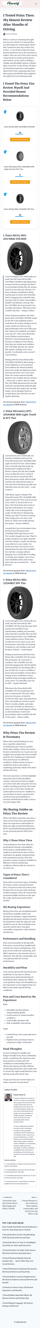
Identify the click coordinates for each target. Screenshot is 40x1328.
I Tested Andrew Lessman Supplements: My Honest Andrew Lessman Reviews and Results (19, 1280)
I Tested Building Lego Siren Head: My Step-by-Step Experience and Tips (19, 1171)
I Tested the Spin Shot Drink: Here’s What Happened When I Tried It (10, 1203)
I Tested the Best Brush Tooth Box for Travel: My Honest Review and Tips (20, 1177)
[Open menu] (36, 3)
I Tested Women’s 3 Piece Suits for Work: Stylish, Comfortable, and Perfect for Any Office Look (30, 1206)
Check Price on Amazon (20, 139)
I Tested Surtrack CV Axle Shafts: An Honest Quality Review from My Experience (19, 1182)
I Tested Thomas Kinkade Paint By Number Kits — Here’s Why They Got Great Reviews (17, 1261)
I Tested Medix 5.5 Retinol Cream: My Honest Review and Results (20, 1165)
